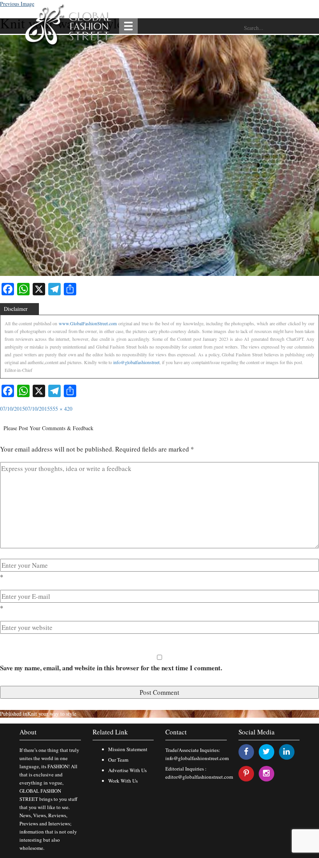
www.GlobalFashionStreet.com (88, 323)
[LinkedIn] (286, 751)
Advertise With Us (127, 770)
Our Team (118, 759)
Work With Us (123, 780)
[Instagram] (266, 773)
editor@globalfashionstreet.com (199, 776)
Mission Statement (127, 749)
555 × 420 (61, 408)
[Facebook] (246, 751)
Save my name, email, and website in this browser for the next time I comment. (111, 668)
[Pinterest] (246, 773)
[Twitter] (266, 751)
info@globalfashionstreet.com (197, 758)
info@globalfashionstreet (136, 362)
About (28, 731)
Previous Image (17, 3)
